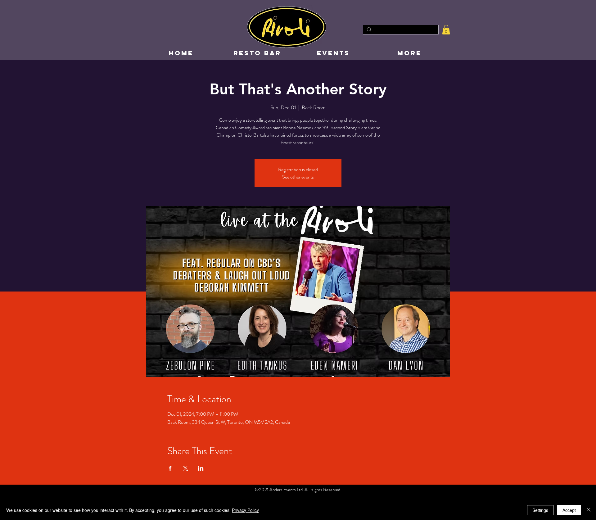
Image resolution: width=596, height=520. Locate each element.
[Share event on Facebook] (170, 468)
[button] (446, 29)
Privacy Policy (245, 510)
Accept (569, 510)
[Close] (588, 510)
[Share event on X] (185, 468)
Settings (540, 510)
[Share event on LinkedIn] (201, 468)
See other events (298, 176)
